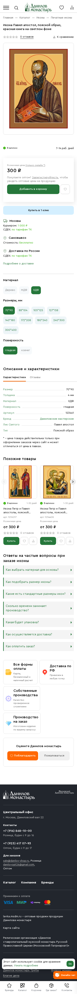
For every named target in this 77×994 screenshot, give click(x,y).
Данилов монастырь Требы (21, 970)
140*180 (10, 320)
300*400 (11, 330)
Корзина (36, 990)
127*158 (53, 310)
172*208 (26, 320)
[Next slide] (73, 482)
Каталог (22, 990)
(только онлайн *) (35, 165)
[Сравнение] (72, 7)
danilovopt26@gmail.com (18, 864)
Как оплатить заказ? (20, 646)
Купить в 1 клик (38, 210)
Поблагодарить (25, 755)
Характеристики (14, 377)
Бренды (47, 882)
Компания (28, 882)
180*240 (42, 320)
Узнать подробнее (26, 965)
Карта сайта (11, 928)
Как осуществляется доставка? (29, 634)
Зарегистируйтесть (45, 177)
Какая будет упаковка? (22, 622)
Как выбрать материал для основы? (32, 569)
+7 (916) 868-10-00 (17, 830)
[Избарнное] (61, 7)
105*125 (38, 310)
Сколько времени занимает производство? (26, 608)
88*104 (23, 310)
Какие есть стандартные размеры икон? (36, 593)
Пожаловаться (54, 755)
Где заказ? (51, 990)
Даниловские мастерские (57, 418)
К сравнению (65, 37)
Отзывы (35, 377)
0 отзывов (27, 36)
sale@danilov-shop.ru (16, 860)
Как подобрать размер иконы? (28, 581)
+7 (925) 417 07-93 (17, 843)
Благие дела (11, 975)
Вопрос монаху (61, 970)
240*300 (59, 320)
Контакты (67, 990)
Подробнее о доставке (18, 263)
